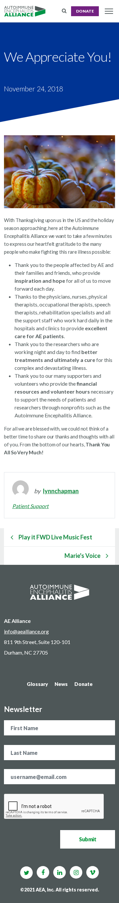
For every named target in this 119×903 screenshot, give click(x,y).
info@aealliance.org (26, 631)
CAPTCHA (15, 787)
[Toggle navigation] (108, 11)
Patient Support (30, 506)
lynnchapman (61, 491)
